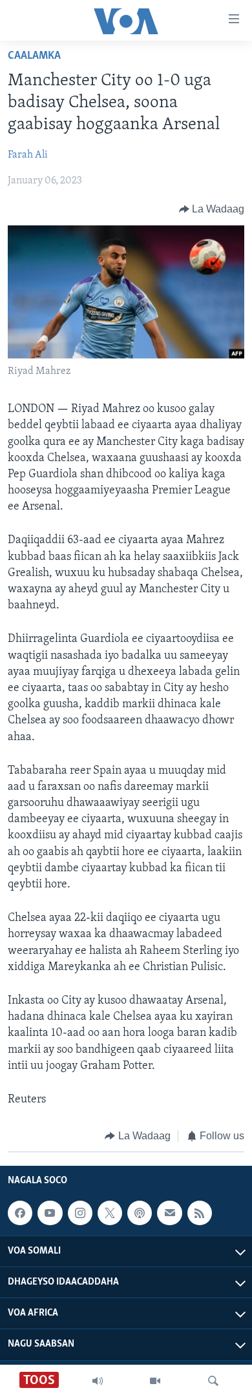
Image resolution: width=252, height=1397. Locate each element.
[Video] (155, 1381)
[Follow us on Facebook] (20, 1213)
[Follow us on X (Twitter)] (110, 1213)
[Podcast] (139, 1213)
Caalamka (34, 56)
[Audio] (97, 1381)
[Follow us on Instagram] (80, 1213)
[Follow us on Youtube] (49, 1213)
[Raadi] (213, 1381)
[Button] (212, 209)
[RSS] (199, 1213)
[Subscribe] (169, 1213)
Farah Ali (28, 155)
